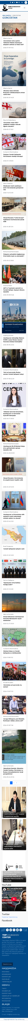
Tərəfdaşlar (7, 981)
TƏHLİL (4, 988)
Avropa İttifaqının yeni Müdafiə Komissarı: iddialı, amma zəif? (13, 720)
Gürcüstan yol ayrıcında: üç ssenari (12, 686)
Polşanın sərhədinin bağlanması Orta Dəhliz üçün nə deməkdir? (14, 255)
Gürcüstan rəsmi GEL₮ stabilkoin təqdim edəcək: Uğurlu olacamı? (12, 124)
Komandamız (6, 974)
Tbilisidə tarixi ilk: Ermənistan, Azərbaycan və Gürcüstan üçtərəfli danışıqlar (13, 413)
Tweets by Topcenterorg (9, 917)
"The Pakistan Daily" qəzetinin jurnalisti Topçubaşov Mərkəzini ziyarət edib (13, 845)
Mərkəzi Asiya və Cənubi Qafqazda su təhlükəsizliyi (12, 652)
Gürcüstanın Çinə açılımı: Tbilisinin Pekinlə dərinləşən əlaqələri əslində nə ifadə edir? (13, 42)
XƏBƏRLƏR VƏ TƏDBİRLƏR (11, 996)
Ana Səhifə (6, 15)
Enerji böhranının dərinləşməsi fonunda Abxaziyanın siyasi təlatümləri (13, 618)
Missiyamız (5, 972)
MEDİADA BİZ (6, 1001)
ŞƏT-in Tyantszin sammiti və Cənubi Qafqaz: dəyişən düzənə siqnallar (13, 290)
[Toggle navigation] (24, 7)
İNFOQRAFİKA (6, 998)
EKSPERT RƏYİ (6, 993)
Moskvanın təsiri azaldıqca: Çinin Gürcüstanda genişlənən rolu (13, 187)
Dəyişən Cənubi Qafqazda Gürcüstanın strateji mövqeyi (13, 155)
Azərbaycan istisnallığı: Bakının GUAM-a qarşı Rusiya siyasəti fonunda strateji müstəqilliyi (13, 339)
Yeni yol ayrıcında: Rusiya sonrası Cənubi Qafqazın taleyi (13, 373)
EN (26, 2)
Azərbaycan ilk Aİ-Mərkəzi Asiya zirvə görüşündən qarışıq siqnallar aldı (14, 448)
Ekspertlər (6, 976)
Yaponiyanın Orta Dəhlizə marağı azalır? (11, 583)
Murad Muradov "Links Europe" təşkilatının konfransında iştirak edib (13, 219)
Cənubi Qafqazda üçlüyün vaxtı (13, 549)
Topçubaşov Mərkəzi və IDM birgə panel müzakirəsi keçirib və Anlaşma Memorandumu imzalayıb (13, 876)
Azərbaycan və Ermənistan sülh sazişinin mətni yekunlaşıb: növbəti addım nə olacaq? (13, 516)
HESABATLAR (6, 991)
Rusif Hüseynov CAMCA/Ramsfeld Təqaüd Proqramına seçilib (14, 814)
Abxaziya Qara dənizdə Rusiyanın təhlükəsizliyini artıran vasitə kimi (14, 92)
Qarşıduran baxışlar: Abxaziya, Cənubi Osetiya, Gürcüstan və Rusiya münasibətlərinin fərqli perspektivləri (13, 771)
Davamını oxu (7, 964)
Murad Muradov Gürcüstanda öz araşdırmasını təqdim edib (13, 479)
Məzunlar (5, 979)
